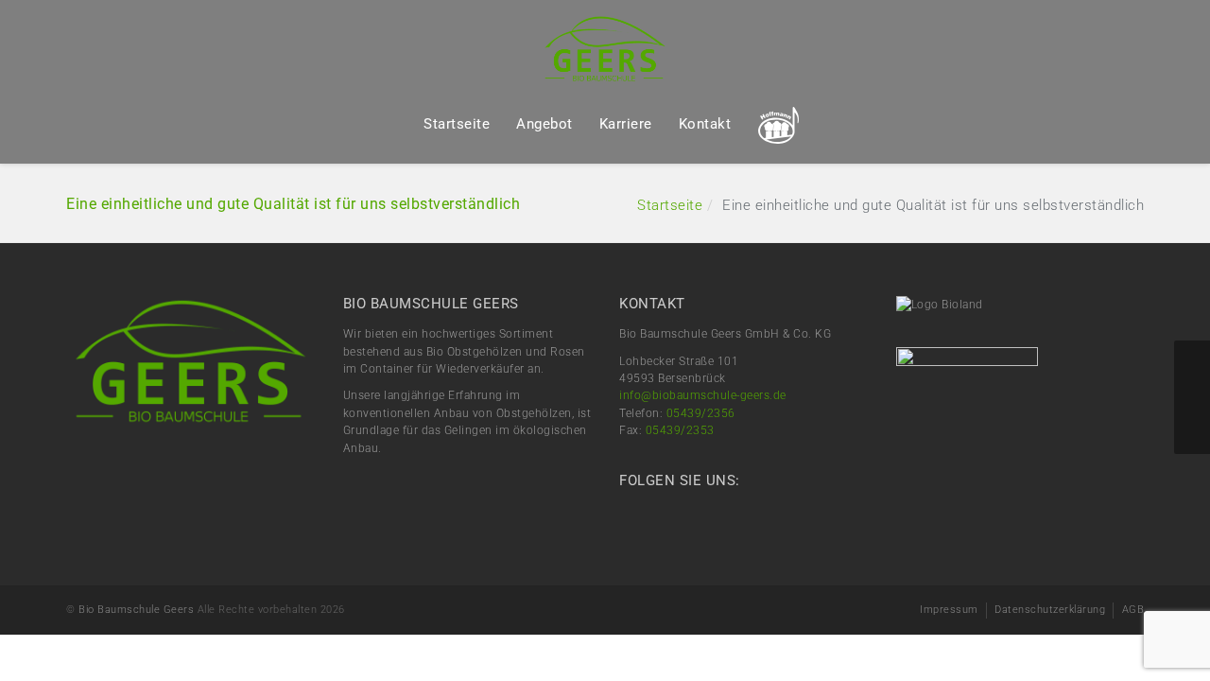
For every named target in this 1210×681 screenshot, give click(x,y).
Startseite (457, 123)
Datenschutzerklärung (1049, 609)
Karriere (625, 123)
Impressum (949, 609)
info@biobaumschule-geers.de (702, 395)
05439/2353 (680, 430)
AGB (1133, 609)
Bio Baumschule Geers (136, 609)
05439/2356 (700, 413)
